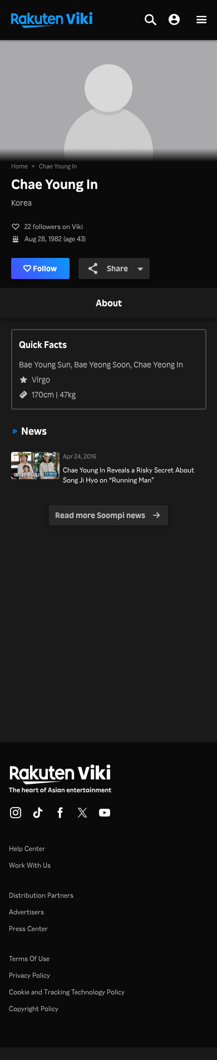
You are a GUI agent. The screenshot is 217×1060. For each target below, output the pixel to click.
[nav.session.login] (174, 20)
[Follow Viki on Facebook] (60, 816)
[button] (201, 20)
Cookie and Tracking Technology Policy (67, 992)
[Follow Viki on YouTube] (104, 816)
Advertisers (26, 912)
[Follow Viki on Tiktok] (38, 816)
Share (117, 268)
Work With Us (30, 865)
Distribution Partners (41, 895)
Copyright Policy (33, 1008)
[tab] (108, 303)
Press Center (28, 928)
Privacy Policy (29, 975)
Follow (45, 268)
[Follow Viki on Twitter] (82, 816)
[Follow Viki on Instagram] (15, 816)
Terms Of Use (29, 958)
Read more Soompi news (100, 515)
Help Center (27, 848)
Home (19, 166)
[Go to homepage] (51, 19)
